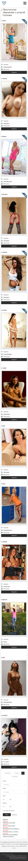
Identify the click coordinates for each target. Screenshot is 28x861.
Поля (4, 20)
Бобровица (6, 123)
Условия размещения (11, 856)
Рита (3, 484)
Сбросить (14, 814)
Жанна (4, 310)
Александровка (7, 67)
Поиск (6, 814)
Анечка (4, 78)
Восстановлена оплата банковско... (11, 828)
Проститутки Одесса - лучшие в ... (11, 831)
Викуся (4, 599)
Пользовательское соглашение (18, 858)
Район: (4, 788)
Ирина (4, 136)
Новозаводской (7, 181)
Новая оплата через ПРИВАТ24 (10, 834)
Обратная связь (22, 856)
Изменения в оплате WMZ (9, 822)
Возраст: (5, 802)
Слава (4, 368)
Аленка (4, 541)
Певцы (5, 641)
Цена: (4, 795)
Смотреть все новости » (8, 836)
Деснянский (6, 414)
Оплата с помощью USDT (9, 825)
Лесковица (6, 240)
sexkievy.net (6, 842)
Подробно (14, 72)
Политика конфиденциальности (17, 857)
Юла (3, 657)
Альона (4, 715)
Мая (3, 426)
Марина (4, 194)
